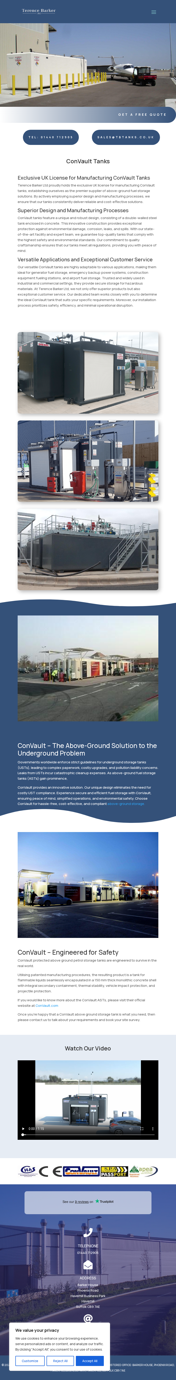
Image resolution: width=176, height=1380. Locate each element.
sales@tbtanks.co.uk (125, 137)
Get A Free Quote (142, 114)
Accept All (89, 1361)
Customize (30, 1361)
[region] (59, 1347)
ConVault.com (47, 1005)
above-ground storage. (126, 803)
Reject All (60, 1361)
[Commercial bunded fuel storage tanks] (88, 412)
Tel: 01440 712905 (50, 137)
